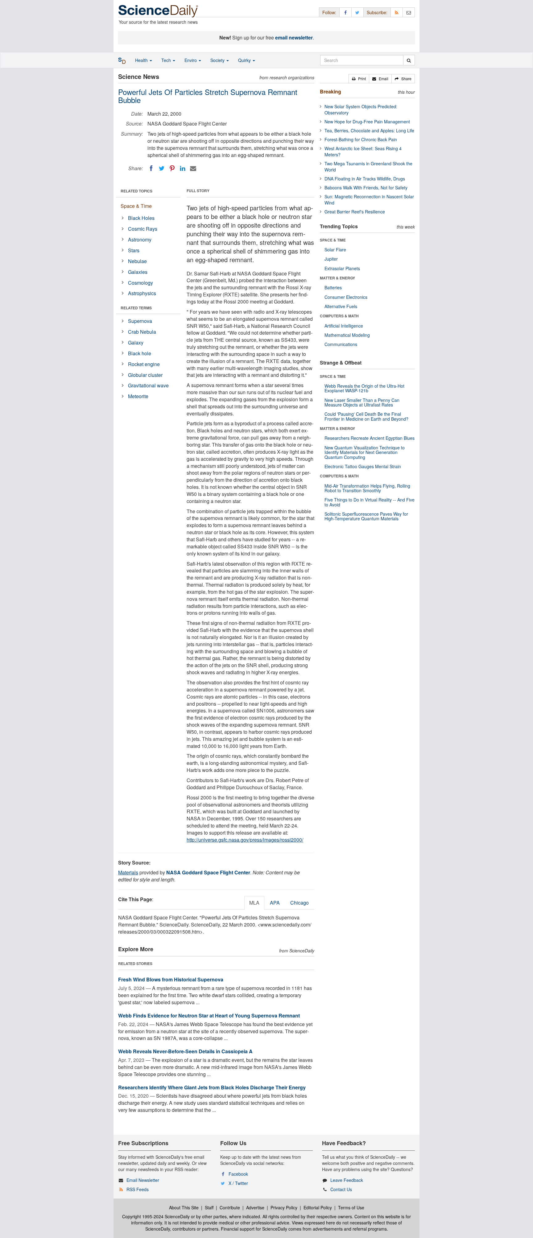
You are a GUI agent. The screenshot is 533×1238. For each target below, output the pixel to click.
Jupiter (331, 259)
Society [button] (218, 60)
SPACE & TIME (333, 240)
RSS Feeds (137, 1189)
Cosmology (140, 282)
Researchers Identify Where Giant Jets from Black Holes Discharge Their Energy (212, 1087)
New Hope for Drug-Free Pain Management (367, 121)
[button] (359, 78)
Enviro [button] (191, 60)
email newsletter (294, 37)
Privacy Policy (284, 1207)
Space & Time (136, 205)
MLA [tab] (254, 902)
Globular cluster (145, 374)
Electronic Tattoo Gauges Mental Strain (362, 466)
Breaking (330, 91)
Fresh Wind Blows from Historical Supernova (170, 979)
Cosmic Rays (142, 228)
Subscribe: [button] (377, 12)
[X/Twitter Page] (357, 12)
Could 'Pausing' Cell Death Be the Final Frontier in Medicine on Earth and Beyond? (366, 416)
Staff (209, 1207)
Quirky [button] (245, 60)
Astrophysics (142, 293)
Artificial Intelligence (343, 326)
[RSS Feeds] (396, 12)
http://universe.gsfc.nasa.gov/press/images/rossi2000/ (245, 839)
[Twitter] (161, 168)
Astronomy (139, 239)
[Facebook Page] (345, 12)
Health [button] (142, 60)
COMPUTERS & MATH (339, 316)
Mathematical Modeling (347, 335)
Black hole (139, 353)
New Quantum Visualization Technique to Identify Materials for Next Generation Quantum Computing (364, 452)
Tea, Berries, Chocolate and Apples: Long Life (369, 130)
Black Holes (141, 217)
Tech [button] (166, 60)
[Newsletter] (409, 12)
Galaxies (137, 271)
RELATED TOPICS (136, 191)
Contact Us (341, 1189)
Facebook (238, 1174)
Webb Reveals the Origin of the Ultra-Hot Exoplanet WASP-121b (364, 388)
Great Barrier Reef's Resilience (354, 211)
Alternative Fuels (340, 306)
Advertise (255, 1207)
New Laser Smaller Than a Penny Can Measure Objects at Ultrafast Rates (361, 402)
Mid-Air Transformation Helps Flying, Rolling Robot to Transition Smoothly (367, 488)
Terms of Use (351, 1207)
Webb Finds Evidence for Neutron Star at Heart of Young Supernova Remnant (209, 1015)
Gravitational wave (148, 385)
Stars (133, 250)
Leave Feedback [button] (346, 1180)
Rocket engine (144, 364)
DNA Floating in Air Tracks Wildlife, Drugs (364, 178)
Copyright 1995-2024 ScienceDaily (156, 1216)
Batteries (333, 287)
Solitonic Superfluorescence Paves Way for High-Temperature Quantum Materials (366, 516)
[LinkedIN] (182, 168)
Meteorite (138, 396)
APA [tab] (275, 902)
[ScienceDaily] (158, 10)
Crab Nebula (142, 331)
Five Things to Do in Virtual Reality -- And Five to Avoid (369, 502)
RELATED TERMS (136, 308)
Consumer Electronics (345, 297)
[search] (409, 60)
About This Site (184, 1207)
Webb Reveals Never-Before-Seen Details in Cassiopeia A (185, 1051)
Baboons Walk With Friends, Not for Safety (365, 187)
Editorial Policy (318, 1207)
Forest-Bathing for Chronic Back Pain (360, 139)
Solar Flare (335, 249)
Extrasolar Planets (342, 268)
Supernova (140, 320)
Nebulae (137, 261)
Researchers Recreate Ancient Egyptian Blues (369, 438)
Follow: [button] (329, 12)
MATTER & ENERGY (337, 278)
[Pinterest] (172, 168)
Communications (340, 344)
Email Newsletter (142, 1180)
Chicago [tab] (299, 902)
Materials (128, 872)
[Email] (193, 168)
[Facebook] (151, 168)
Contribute (230, 1207)
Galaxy (135, 342)
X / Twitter (238, 1183)
